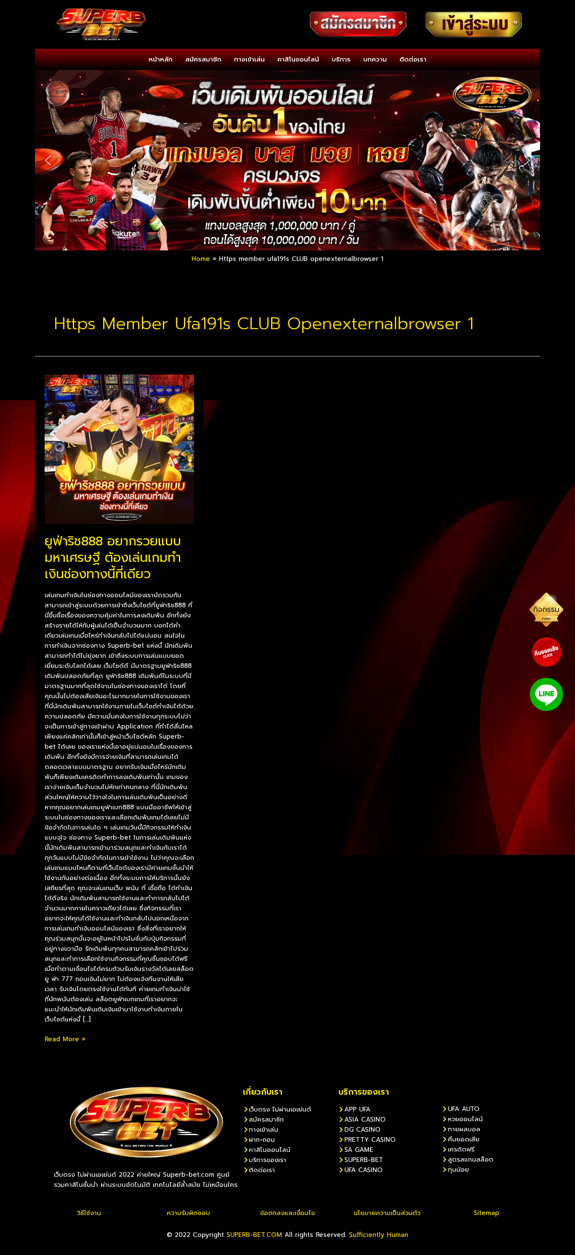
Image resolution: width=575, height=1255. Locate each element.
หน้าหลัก (161, 59)
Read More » (65, 1039)
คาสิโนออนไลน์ (298, 59)
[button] (48, 160)
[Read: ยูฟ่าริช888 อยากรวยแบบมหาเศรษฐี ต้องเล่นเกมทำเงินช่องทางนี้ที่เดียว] (119, 448)
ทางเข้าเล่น (249, 59)
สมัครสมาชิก (203, 59)
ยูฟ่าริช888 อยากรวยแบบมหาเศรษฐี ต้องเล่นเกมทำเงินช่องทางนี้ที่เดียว (113, 558)
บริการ (341, 59)
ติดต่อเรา (412, 59)
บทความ (375, 59)
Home (201, 258)
